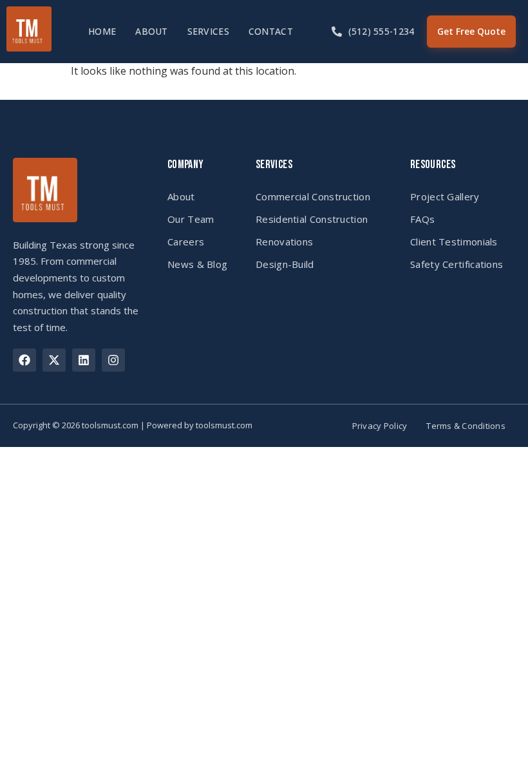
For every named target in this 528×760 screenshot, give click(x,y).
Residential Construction (312, 219)
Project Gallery (445, 196)
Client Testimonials (454, 241)
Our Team (190, 219)
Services (208, 31)
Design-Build (285, 264)
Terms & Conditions (465, 426)
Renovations (284, 241)
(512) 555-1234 (381, 31)
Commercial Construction (313, 196)
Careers (185, 241)
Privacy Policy (380, 426)
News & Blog (197, 264)
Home (102, 31)
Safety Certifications (456, 264)
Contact (271, 31)
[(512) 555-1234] (337, 31)
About (151, 31)
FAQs (422, 219)
